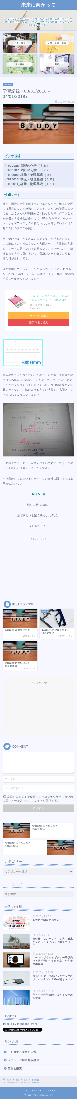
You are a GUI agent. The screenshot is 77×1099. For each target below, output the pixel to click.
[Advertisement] (38, 564)
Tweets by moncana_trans (20, 1023)
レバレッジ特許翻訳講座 (23, 1060)
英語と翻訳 (15, 1068)
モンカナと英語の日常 (22, 1051)
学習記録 (8, 85)
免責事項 (52, 1090)
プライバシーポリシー (31, 1090)
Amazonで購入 (38, 315)
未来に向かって (38, 5)
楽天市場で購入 (38, 322)
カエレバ (48, 305)
